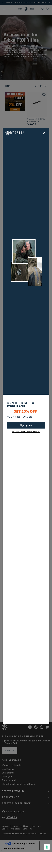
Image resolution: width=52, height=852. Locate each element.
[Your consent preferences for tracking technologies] (47, 847)
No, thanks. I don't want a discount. (26, 432)
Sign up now (26, 425)
